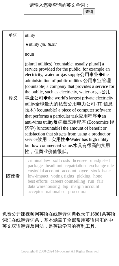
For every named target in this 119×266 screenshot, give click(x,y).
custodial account (43, 170)
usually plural (87, 63)
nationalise (55, 191)
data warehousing (44, 186)
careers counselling (68, 181)
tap (65, 186)
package (35, 165)
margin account (85, 186)
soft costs (61, 160)
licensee (80, 160)
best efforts (38, 181)
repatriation (75, 165)
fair (100, 181)
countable (63, 63)
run (91, 181)
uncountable (49, 128)
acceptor (35, 191)
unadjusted (100, 160)
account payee (75, 170)
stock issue (101, 170)
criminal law (39, 160)
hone (97, 175)
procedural (78, 191)
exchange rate (101, 165)
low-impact (38, 175)
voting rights (62, 175)
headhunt (54, 165)
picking (83, 175)
